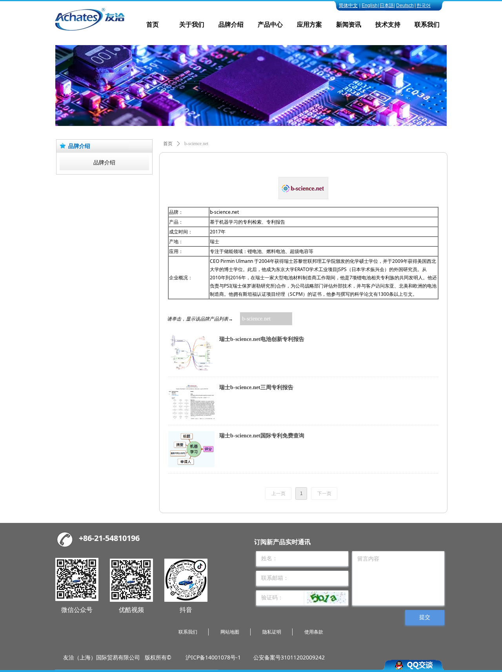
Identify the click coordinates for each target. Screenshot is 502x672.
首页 (168, 143)
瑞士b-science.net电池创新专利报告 (261, 339)
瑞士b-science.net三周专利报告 (256, 387)
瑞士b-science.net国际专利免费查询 (261, 436)
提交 (424, 617)
